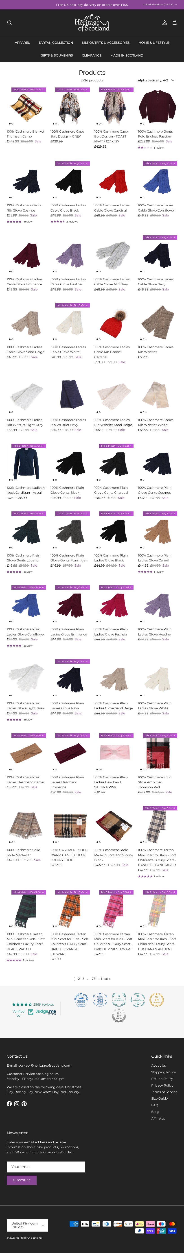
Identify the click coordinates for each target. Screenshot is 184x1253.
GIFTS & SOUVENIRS (57, 55)
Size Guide (159, 1098)
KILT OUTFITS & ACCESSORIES (106, 43)
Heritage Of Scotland (29, 1237)
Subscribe (22, 1180)
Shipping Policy (163, 1072)
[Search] (9, 22)
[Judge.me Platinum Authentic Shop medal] (119, 1000)
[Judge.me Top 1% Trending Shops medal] (156, 1000)
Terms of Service (164, 1092)
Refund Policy (162, 1079)
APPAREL (22, 43)
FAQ (154, 1105)
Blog (155, 1112)
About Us (158, 1065)
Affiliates (158, 1118)
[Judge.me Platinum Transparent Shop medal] (138, 1000)
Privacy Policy (162, 1085)
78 (94, 979)
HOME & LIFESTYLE (154, 43)
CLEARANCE (91, 55)
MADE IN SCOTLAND (126, 55)
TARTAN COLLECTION (56, 43)
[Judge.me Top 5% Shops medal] (119, 1016)
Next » (106, 979)
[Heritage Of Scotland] (92, 23)
